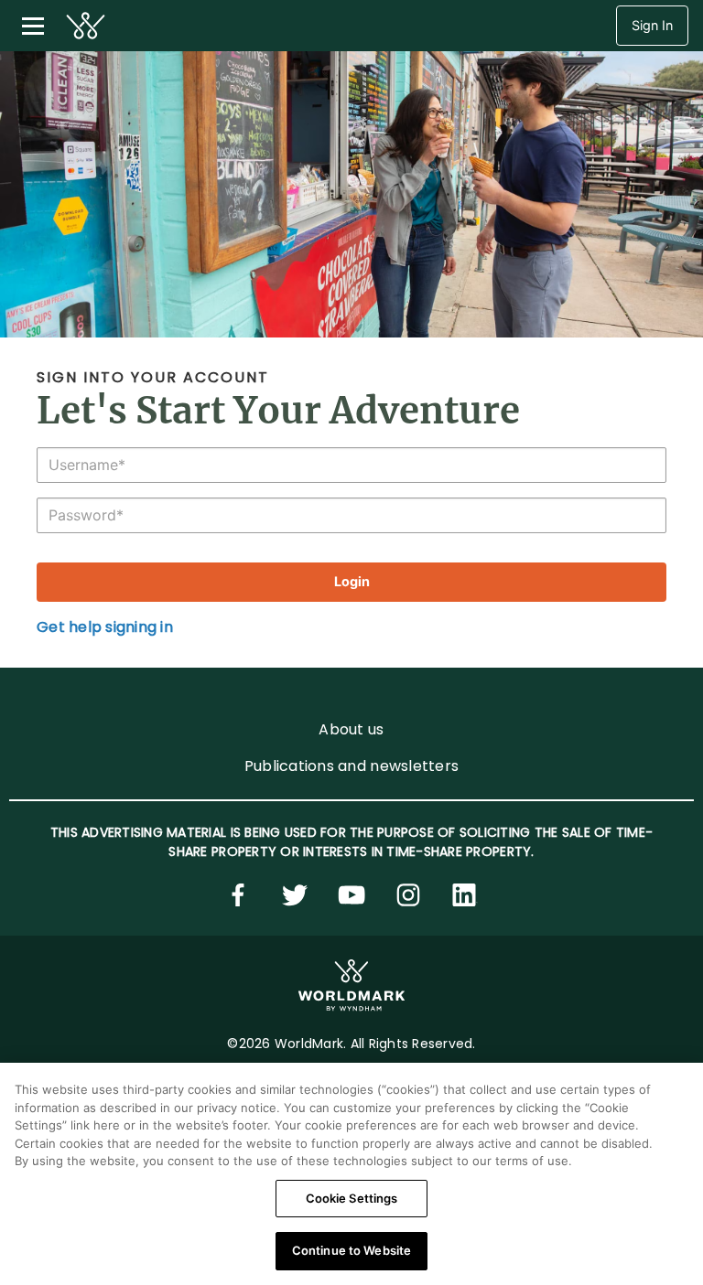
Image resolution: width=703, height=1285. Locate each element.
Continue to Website (351, 1250)
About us (351, 729)
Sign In (652, 25)
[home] (85, 25)
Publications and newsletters (351, 765)
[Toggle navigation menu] (33, 25)
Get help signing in (105, 626)
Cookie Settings (352, 1198)
